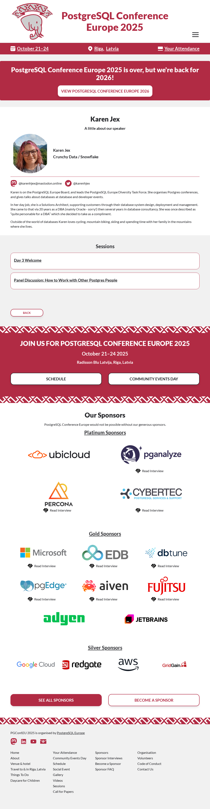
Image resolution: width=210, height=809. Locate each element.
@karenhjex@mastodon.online (40, 183)
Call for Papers (63, 791)
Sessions (59, 786)
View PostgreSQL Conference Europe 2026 (105, 91)
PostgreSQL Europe (71, 733)
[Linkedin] (23, 741)
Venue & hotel (20, 763)
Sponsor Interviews (108, 758)
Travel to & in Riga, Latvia (28, 769)
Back (27, 312)
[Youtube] (33, 741)
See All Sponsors (56, 700)
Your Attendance (182, 48)
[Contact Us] (43, 741)
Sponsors (101, 752)
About (14, 758)
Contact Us (145, 769)
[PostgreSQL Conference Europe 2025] (32, 21)
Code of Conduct (149, 763)
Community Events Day (154, 378)
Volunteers (145, 758)
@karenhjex (81, 183)
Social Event (61, 769)
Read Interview (152, 471)
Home (14, 752)
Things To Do (19, 775)
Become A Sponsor (154, 700)
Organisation (146, 752)
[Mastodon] (13, 741)
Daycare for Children (25, 780)
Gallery (58, 775)
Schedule (56, 378)
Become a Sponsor (108, 763)
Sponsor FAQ (104, 769)
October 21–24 (33, 48)
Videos (58, 780)
